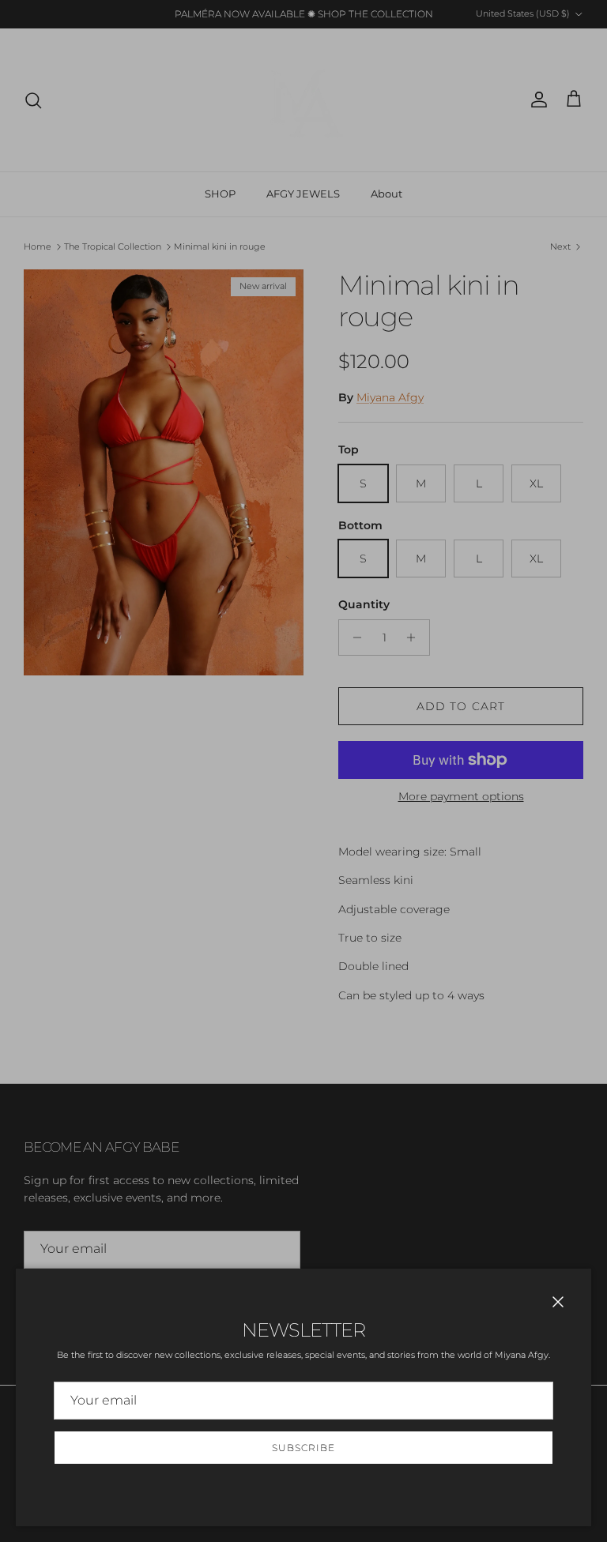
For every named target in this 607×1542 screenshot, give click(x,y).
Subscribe (303, 1448)
